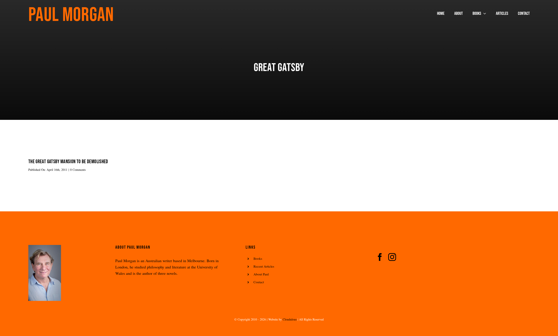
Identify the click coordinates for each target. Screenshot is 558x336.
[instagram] (392, 257)
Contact (258, 282)
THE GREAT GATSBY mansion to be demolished (68, 161)
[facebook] (380, 257)
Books (257, 258)
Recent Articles (263, 266)
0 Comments (78, 170)
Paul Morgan (71, 15)
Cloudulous (290, 319)
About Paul (261, 274)
